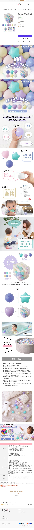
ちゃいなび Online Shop (7, 523)
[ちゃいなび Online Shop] (17, 4)
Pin (29, 41)
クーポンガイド (30, 525)
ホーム (3, 9)
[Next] (15, 29)
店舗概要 (22, 525)
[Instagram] (4, 511)
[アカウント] (28, 4)
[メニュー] (3, 4)
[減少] (18, 30)
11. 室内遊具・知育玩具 (7, 9)
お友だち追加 (21, 0)
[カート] (31, 4)
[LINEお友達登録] (5, 511)
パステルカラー (21, 26)
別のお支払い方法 (25, 38)
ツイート (20, 41)
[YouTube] (9, 511)
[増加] (21, 30)
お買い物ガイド (26, 525)
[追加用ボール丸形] (17, 432)
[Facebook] (6, 511)
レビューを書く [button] (29, 504)
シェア (25, 41)
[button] (29, 4)
